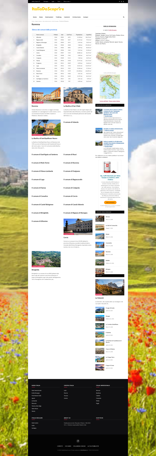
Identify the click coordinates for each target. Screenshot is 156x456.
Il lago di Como (110, 365)
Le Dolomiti (99, 298)
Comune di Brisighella (38, 266)
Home (35, 17)
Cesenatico (109, 243)
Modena (118, 35)
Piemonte (111, 42)
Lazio (65, 390)
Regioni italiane (38, 21)
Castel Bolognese (40, 50)
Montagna (46, 1)
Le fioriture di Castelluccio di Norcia (113, 341)
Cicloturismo (76, 17)
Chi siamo (68, 446)
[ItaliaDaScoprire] (48, 9)
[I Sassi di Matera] (99, 351)
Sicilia (33, 425)
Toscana (121, 42)
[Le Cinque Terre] (99, 359)
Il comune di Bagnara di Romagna (75, 213)
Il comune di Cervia (70, 196)
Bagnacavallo (39, 40)
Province (97, 35)
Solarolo (38, 81)
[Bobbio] (99, 262)
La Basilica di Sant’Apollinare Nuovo (44, 138)
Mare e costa (67, 1)
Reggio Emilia (108, 37)
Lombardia (106, 42)
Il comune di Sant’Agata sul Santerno (45, 154)
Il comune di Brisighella (40, 213)
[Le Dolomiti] (109, 287)
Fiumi (59, 1)
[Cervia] (78, 227)
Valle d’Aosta (35, 408)
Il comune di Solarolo (71, 122)
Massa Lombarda (40, 68)
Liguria (116, 42)
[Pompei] (99, 318)
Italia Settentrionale (36, 390)
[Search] (123, 17)
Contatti (60, 446)
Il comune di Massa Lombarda (42, 171)
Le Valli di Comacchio (111, 225)
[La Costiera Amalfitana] (99, 326)
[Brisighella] (46, 259)
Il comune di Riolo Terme (40, 163)
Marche (97, 43)
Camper (85, 17)
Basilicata (98, 393)
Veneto (101, 42)
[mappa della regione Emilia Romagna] (109, 58)
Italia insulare (35, 423)
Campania (98, 398)
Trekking (58, 17)
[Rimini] (99, 236)
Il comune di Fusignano (72, 171)
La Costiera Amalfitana (112, 324)
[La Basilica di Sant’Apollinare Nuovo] (46, 128)
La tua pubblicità (93, 446)
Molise (97, 401)
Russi (37, 76)
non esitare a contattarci (101, 157)
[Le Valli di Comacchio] (99, 227)
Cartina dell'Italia (104, 101)
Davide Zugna (108, 116)
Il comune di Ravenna (71, 163)
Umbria (66, 398)
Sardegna (34, 428)
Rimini (113, 37)
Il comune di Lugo (38, 179)
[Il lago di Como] (99, 367)
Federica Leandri (109, 130)
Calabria (98, 395)
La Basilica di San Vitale (72, 106)
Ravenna (38, 71)
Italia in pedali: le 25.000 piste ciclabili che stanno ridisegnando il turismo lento (114, 143)
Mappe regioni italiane (114, 101)
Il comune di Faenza (39, 188)
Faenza (38, 60)
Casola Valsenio (40, 47)
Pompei (108, 316)
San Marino (103, 43)
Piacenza (97, 37)
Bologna (103, 33)
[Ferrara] (99, 219)
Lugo (37, 65)
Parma (122, 35)
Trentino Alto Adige (36, 406)
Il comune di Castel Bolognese (42, 204)
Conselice (38, 55)
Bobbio (108, 260)
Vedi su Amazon (110, 202)
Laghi (53, 1)
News (41, 17)
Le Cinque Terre (110, 357)
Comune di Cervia (68, 234)
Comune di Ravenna (37, 102)
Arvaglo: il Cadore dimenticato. (113, 128)
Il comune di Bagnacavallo (73, 179)
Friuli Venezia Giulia (36, 395)
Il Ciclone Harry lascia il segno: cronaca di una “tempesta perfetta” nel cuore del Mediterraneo (113, 112)
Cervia (37, 53)
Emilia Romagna (55, 21)
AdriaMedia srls (84, 450)
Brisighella (38, 45)
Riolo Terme (39, 73)
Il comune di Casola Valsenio (74, 204)
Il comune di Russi (70, 154)
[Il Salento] (99, 334)
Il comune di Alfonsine (40, 221)
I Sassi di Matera (110, 349)
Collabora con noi (79, 446)
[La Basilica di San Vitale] (78, 95)
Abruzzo (98, 390)
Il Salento (108, 332)
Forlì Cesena (113, 35)
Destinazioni (49, 17)
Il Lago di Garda (110, 308)
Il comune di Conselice (40, 196)
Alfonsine (38, 37)
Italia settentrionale (47, 21)
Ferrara (107, 35)
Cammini (67, 17)
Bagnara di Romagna (41, 42)
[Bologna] (99, 271)
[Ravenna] (46, 95)
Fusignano (38, 63)
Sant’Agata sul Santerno (42, 78)
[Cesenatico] (99, 245)
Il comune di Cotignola (72, 188)
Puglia (97, 403)
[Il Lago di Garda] (99, 310)
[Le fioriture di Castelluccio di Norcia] (99, 343)
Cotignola (38, 58)
